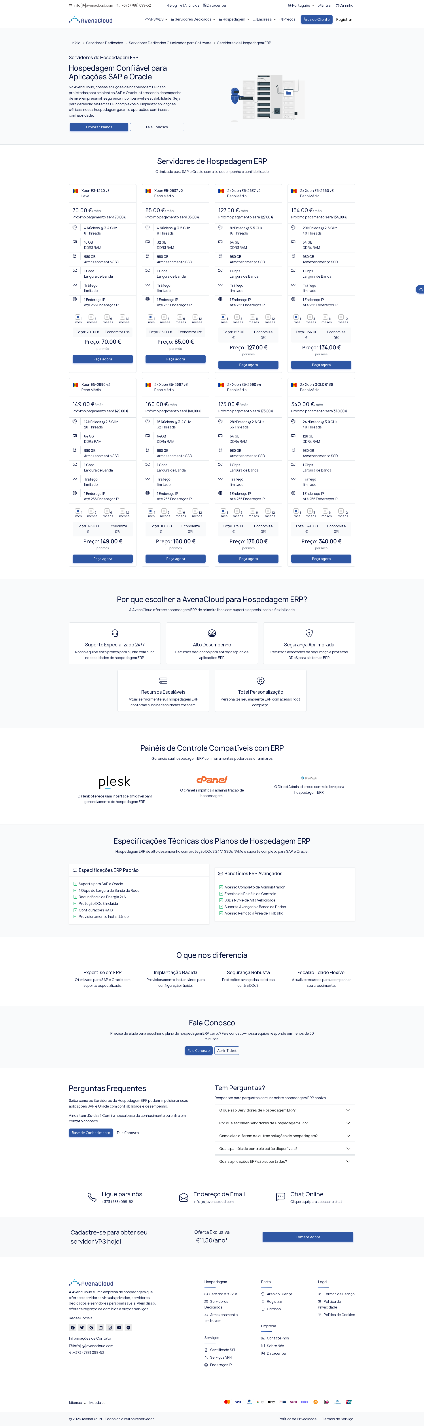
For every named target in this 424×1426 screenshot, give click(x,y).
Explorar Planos (99, 127)
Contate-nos (277, 1338)
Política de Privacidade (298, 1419)
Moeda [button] (95, 1402)
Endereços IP (221, 1365)
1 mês (78, 320)
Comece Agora (308, 1237)
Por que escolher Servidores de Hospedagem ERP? (263, 1123)
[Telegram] (128, 1328)
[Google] (91, 1328)
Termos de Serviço (339, 1294)
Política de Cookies (339, 1314)
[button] (301, 5)
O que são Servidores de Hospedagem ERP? (257, 1110)
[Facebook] (73, 1328)
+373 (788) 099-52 (136, 5)
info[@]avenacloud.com (93, 5)
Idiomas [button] (76, 1402)
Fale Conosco (157, 127)
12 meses (124, 320)
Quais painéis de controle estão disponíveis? (258, 1148)
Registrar (274, 1301)
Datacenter (276, 1353)
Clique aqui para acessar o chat (316, 1201)
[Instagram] (110, 1328)
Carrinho (273, 1309)
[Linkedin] (100, 1328)
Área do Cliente (279, 1294)
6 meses (108, 320)
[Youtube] (119, 1328)
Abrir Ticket (227, 1050)
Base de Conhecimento (91, 1132)
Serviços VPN (221, 1357)
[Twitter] (82, 1328)
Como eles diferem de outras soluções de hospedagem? (268, 1135)
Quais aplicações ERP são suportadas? (253, 1161)
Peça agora (102, 359)
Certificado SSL (223, 1350)
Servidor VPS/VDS (223, 1294)
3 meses (92, 320)
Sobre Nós (275, 1346)
